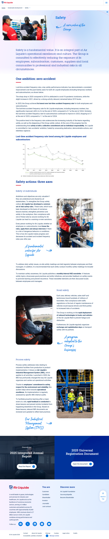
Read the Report (25, 466)
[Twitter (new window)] (28, 524)
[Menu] (106, 2)
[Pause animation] (107, 12)
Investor (45, 500)
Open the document (80, 464)
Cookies (56, 533)
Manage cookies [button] (54, 536)
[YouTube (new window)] (49, 524)
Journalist (45, 503)
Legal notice (65, 533)
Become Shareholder (67, 497)
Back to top (103, 498)
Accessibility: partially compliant (32, 536)
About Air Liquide (37, 533)
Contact (25, 533)
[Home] (7, 2)
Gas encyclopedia (66, 494)
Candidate (45, 494)
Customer (45, 491)
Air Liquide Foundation (67, 491)
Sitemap (47, 533)
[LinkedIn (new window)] (35, 524)
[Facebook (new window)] (20, 524)
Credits (75, 533)
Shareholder (46, 497)
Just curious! (46, 506)
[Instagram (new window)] (42, 524)
